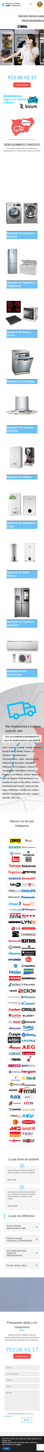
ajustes (18, 1444)
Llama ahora (22, 85)
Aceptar (6, 1448)
